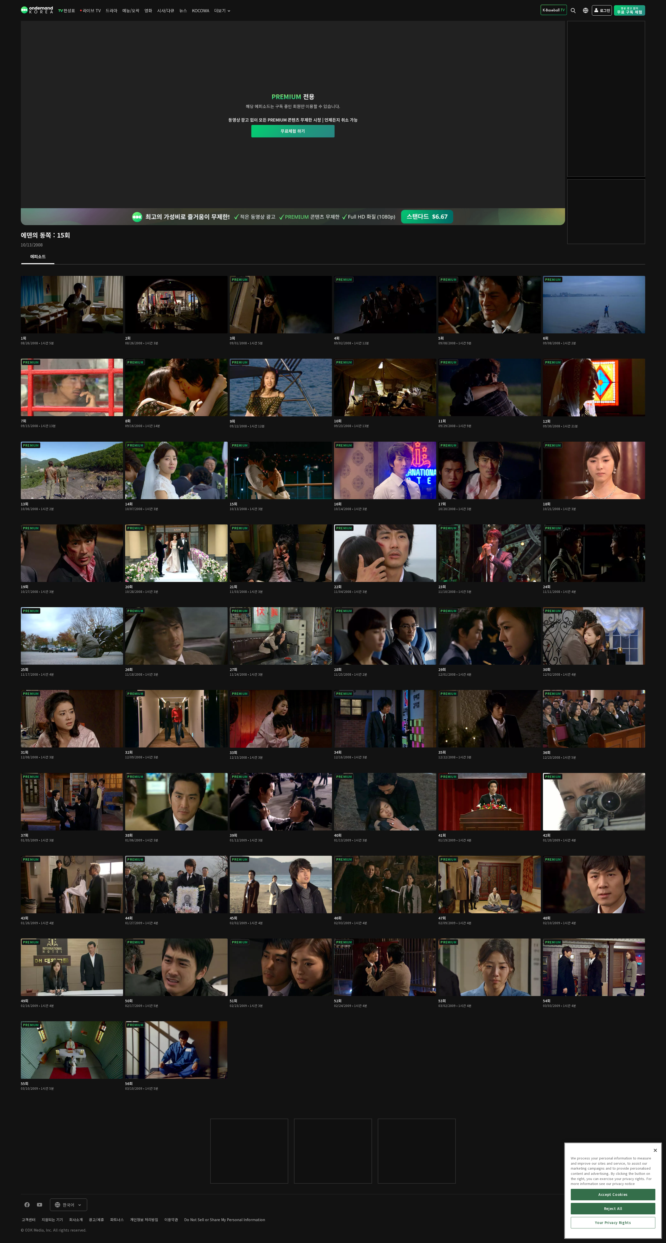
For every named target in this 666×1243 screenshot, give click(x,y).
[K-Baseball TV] (554, 10)
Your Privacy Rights (613, 1222)
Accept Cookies (613, 1194)
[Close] (655, 1150)
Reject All (613, 1208)
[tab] (37, 257)
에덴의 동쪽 (36, 234)
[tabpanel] (333, 686)
